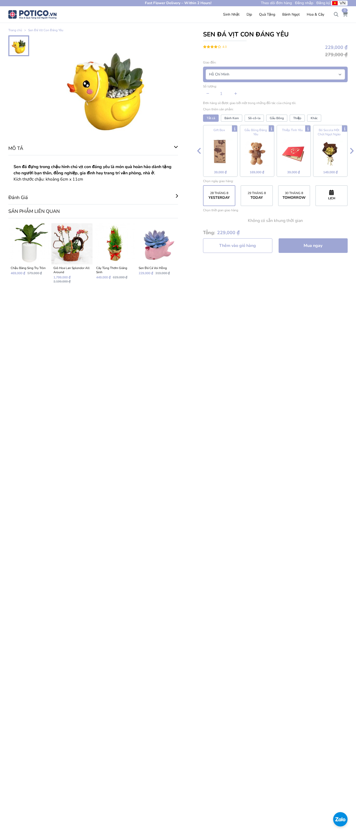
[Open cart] (345, 14)
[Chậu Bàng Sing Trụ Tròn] (29, 255)
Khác (314, 118)
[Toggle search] (336, 14)
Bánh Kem (231, 118)
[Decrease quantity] (208, 94)
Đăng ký (323, 3)
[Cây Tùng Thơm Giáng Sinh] (114, 255)
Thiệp (297, 118)
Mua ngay (313, 245)
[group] (275, 151)
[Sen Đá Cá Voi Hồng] (157, 255)
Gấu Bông (277, 118)
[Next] (351, 151)
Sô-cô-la (254, 118)
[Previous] (199, 151)
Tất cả (211, 118)
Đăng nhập (304, 3)
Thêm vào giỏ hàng (237, 245)
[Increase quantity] (236, 94)
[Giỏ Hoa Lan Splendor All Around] (72, 255)
